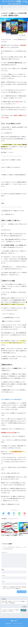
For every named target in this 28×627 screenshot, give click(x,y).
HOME (15, 621)
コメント (4, 552)
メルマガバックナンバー (13, 518)
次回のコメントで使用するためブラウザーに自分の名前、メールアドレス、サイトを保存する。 (14, 587)
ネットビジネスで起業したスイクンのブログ (14, 2)
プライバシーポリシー (18, 623)
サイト (3, 581)
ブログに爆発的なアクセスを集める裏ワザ (11, 399)
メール (3, 575)
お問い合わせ (9, 623)
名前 (3, 569)
